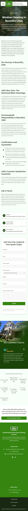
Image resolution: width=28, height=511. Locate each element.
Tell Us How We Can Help (8, 290)
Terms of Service (10, 310)
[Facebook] (13, 457)
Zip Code (5, 284)
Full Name (5, 249)
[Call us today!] (14, 3)
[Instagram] (15, 457)
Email (4, 256)
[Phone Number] (4, 223)
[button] (3, 4)
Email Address (9, 229)
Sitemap (14, 505)
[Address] (4, 215)
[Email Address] (4, 230)
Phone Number (9, 222)
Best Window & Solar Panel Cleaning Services (14, 433)
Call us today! (19, 3)
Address (8, 214)
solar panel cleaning (12, 84)
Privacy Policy (14, 499)
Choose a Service (6, 270)
